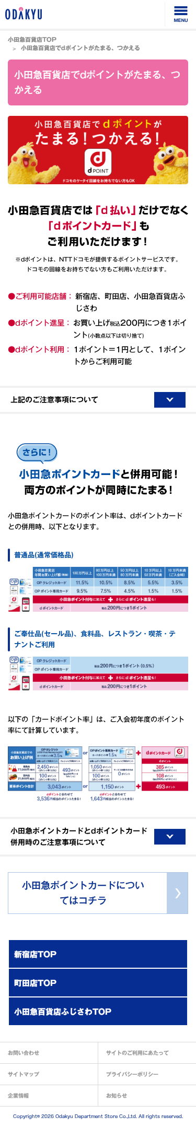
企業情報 (18, 1095)
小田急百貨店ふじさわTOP (62, 1012)
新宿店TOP (35, 954)
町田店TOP (35, 983)
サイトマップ (23, 1074)
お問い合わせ (23, 1052)
